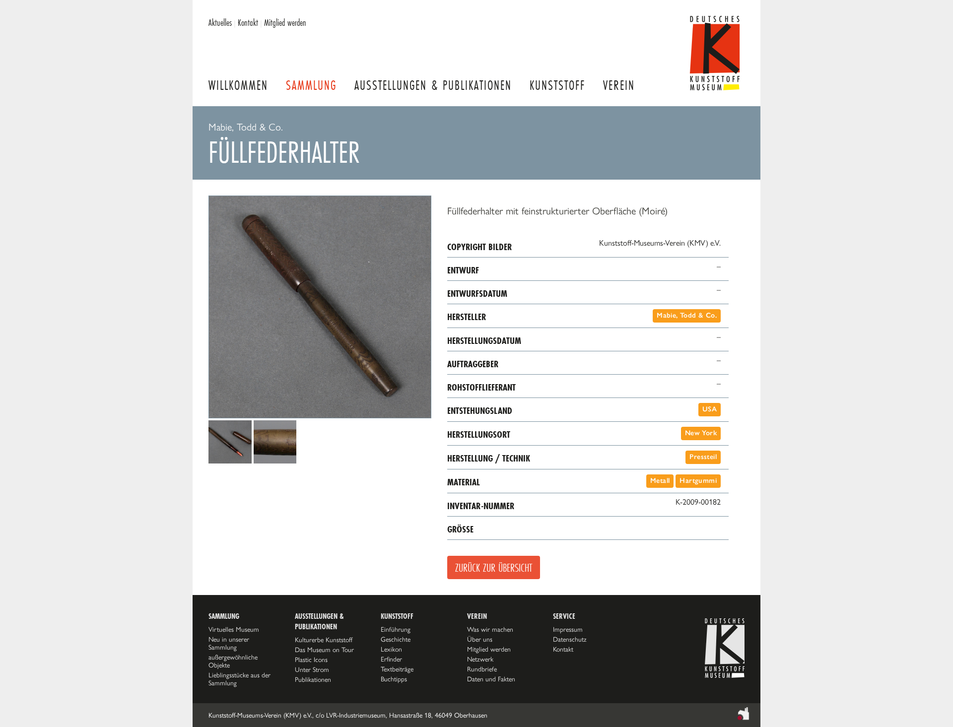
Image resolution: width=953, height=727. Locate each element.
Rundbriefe (482, 669)
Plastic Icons (311, 659)
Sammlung (311, 85)
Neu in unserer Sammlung (228, 643)
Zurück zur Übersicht (493, 567)
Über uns (479, 639)
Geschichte (395, 639)
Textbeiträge (397, 669)
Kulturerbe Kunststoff (323, 640)
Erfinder (391, 659)
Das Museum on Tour (324, 650)
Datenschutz (570, 639)
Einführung (395, 629)
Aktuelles (220, 22)
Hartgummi (698, 480)
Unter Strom (312, 669)
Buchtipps (394, 679)
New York (701, 433)
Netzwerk (480, 659)
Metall (660, 480)
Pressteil (703, 457)
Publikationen (313, 679)
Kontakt (248, 22)
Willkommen (238, 85)
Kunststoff (557, 85)
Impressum (568, 629)
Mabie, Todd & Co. (687, 315)
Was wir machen (490, 629)
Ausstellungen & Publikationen (433, 85)
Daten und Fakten (491, 679)
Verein (619, 85)
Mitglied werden (285, 22)
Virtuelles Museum (233, 629)
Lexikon (391, 649)
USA (709, 409)
